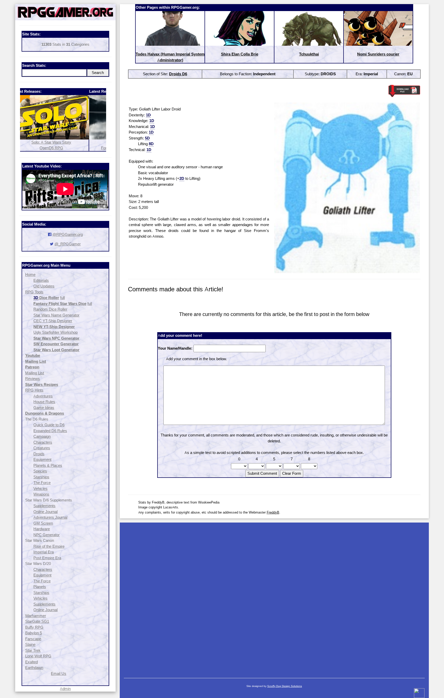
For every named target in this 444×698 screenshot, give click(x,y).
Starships (41, 476)
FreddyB (273, 512)
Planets (39, 586)
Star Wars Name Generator (56, 315)
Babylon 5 (33, 632)
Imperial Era (43, 552)
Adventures (43, 396)
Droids (38, 453)
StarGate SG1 (37, 621)
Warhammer (35, 615)
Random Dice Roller (50, 309)
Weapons (41, 494)
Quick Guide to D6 (48, 424)
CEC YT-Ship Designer (52, 320)
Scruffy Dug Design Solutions (284, 686)
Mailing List (34, 372)
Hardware (41, 528)
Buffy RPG (34, 627)
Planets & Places (47, 465)
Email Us (58, 673)
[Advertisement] (274, 598)
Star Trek (33, 650)
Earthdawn (34, 667)
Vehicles (40, 488)
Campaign (42, 436)
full (62, 297)
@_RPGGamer (67, 243)
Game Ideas (43, 407)
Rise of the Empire (48, 546)
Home (30, 274)
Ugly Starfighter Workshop (55, 332)
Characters (42, 442)
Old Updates (43, 286)
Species (40, 471)
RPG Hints (34, 390)
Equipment (42, 459)
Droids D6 (178, 73)
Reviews (32, 378)
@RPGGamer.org (67, 234)
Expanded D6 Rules (50, 430)
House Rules (44, 401)
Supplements (44, 505)
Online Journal (45, 511)
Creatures (41, 447)
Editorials (41, 280)
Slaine (30, 644)
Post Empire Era (47, 557)
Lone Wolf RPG (38, 656)
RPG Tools (34, 292)
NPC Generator (46, 534)
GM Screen (43, 523)
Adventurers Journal (50, 517)
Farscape (33, 638)
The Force (42, 482)
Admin (65, 688)
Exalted (31, 661)
